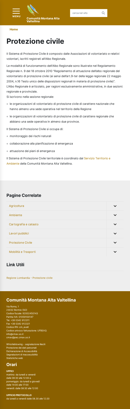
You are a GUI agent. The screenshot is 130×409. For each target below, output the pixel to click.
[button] (115, 206)
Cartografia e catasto (24, 224)
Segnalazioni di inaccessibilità (22, 354)
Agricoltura (16, 206)
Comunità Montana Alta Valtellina (43, 20)
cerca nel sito (80, 13)
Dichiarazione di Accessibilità (21, 351)
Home (14, 29)
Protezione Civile (20, 242)
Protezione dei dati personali (21, 347)
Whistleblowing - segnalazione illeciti (25, 344)
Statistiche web (14, 358)
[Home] (33, 10)
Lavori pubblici (19, 233)
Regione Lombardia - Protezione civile (29, 277)
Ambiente (15, 215)
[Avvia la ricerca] (103, 13)
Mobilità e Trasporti (22, 251)
